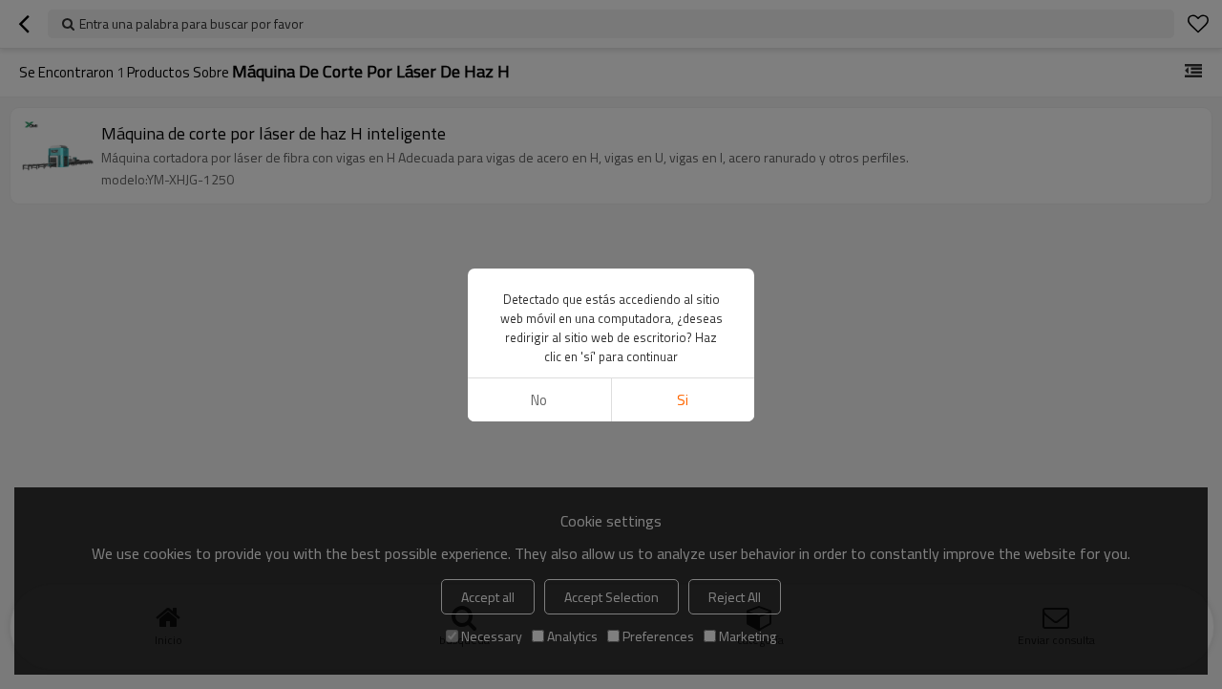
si (682, 400)
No (539, 400)
